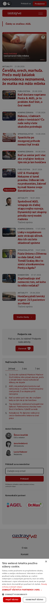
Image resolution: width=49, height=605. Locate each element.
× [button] (46, 562)
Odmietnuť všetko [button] (34, 599)
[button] (24, 589)
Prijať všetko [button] (12, 599)
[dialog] (24, 582)
